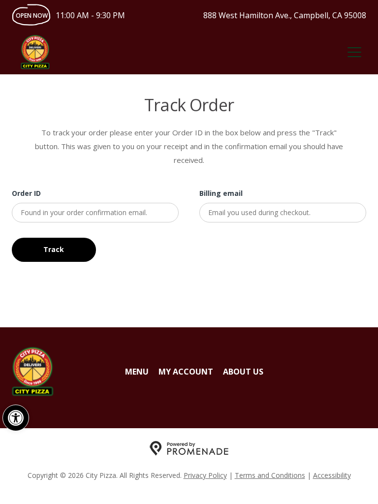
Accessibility (332, 475)
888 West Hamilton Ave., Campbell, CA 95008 (284, 15)
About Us (243, 371)
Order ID (26, 193)
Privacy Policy (205, 475)
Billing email (221, 193)
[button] (15, 418)
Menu (137, 371)
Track (53, 249)
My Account (185, 371)
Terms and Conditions (270, 475)
